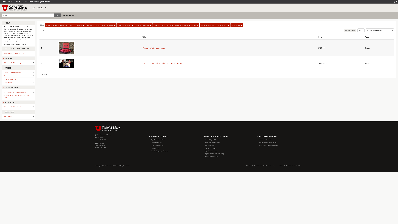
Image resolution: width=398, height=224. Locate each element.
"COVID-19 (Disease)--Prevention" (100, 25)
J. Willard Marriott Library (103, 135)
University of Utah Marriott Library (14, 107)
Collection (9, 112)
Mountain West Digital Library (268, 143)
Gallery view (351, 30)
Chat (25, 2)
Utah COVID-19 (39, 7)
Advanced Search (69, 15)
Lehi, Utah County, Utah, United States (15, 92)
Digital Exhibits (209, 145)
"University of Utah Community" (214, 25)
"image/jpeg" (143, 25)
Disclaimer (289, 166)
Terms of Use (155, 148)
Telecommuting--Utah (10, 79)
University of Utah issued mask (154, 48)
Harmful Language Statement (39, 2)
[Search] (57, 15)
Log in (395, 2)
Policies (298, 166)
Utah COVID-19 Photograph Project (14, 53)
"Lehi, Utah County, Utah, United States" (64, 25)
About (7, 23)
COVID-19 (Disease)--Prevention (13, 72)
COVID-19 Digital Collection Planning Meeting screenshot (163, 63)
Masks (5, 76)
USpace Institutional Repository (214, 154)
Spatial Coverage (12, 88)
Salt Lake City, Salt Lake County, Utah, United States (16, 96)
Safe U (280, 166)
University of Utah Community (12, 63)
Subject (8, 68)
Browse (10, 2)
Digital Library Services (158, 140)
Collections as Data (210, 148)
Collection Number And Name (17, 49)
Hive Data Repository (211, 156)
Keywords (9, 58)
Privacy (248, 166)
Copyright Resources (157, 145)
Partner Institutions (265, 140)
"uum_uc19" (125, 25)
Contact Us (100, 143)
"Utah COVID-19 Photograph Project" (175, 25)
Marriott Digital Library (212, 140)
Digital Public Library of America (268, 145)
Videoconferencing (9, 82)
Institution (10, 103)
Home (4, 2)
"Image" (236, 25)
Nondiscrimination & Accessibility (264, 166)
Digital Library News (211, 151)
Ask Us (17, 2)
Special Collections (156, 143)
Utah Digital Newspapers (212, 143)
